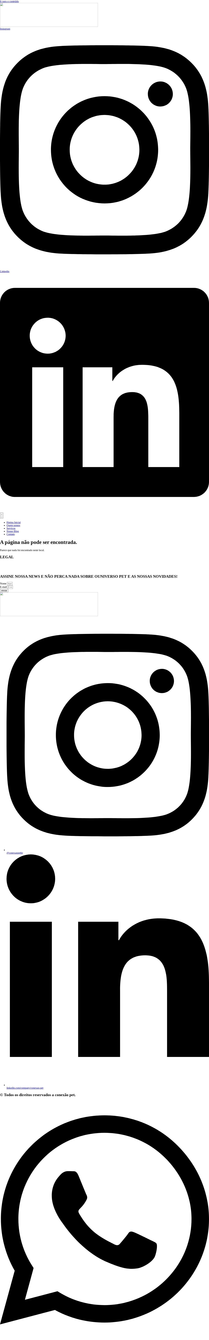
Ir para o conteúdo (9, 1)
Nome (3, 583)
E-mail (4, 587)
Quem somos (7, 564)
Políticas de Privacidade (12, 569)
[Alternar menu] (1, 515)
